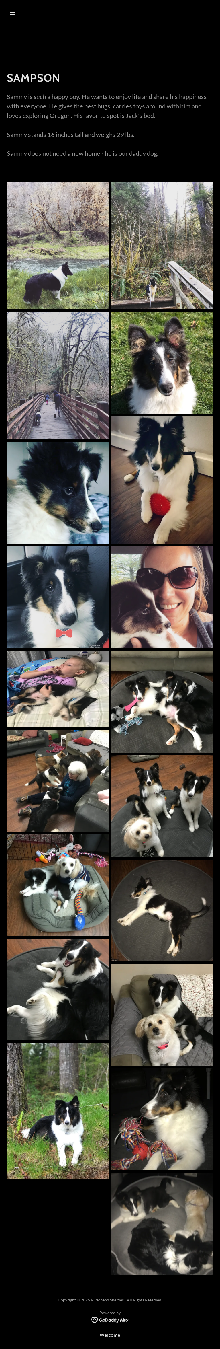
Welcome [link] (110, 1335)
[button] (30, 12)
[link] (110, 1319)
